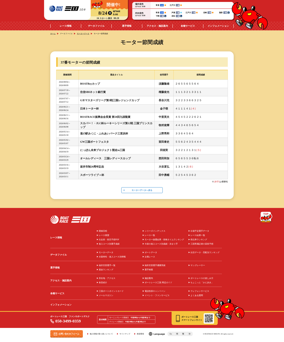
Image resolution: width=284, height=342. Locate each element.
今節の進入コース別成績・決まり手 (161, 244)
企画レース (150, 257)
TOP (266, 217)
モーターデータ (83, 34)
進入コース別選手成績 (109, 244)
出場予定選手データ (200, 231)
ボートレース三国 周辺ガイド (158, 283)
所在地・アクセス (107, 278)
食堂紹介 (103, 283)
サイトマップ (125, 334)
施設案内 (149, 278)
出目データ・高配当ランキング (205, 253)
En (171, 334)
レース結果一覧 (198, 235)
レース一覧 (150, 235)
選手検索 (149, 270)
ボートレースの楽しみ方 (202, 278)
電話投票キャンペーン (155, 291)
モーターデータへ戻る (142, 190)
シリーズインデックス (155, 231)
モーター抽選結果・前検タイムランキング (164, 240)
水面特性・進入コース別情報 (112, 257)
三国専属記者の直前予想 (202, 244)
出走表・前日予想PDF (109, 240)
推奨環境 (140, 334)
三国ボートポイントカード (111, 291)
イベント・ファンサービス (157, 295)
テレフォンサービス (200, 291)
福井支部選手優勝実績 (155, 265)
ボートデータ (151, 253)
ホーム (53, 34)
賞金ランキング (106, 270)
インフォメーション (218, 26)
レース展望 (104, 235)
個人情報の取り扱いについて (101, 334)
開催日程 (103, 231)
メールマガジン (106, 295)
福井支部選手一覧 (107, 265)
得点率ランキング (199, 240)
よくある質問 (197, 295)
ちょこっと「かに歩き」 (202, 283)
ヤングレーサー (198, 265)
